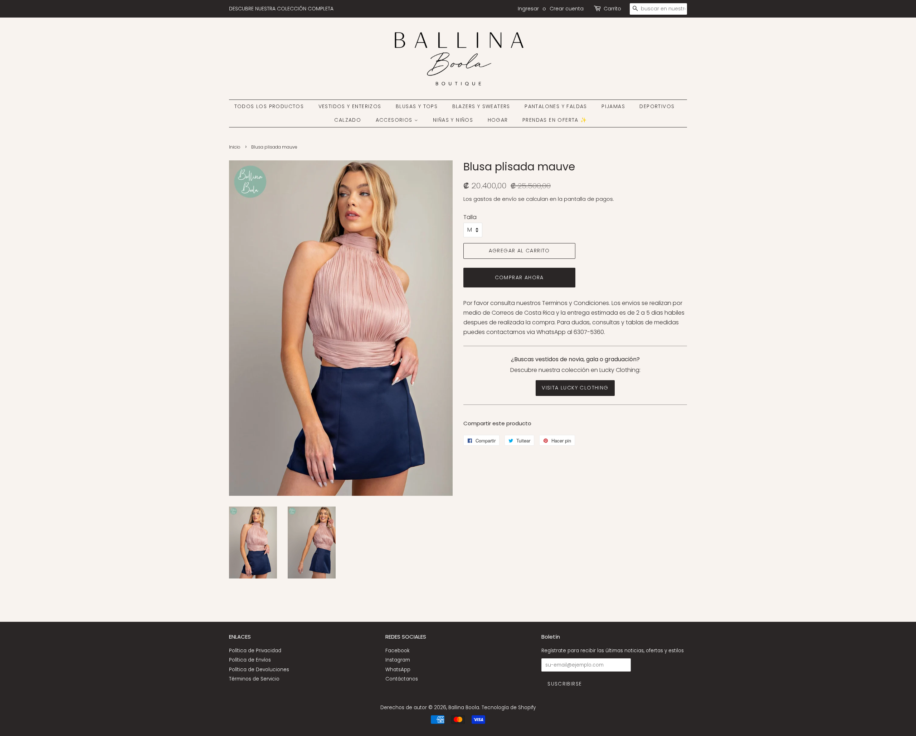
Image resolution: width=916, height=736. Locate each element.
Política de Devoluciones (259, 669)
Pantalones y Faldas (556, 106)
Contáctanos (401, 679)
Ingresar (528, 8)
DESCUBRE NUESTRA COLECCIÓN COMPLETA (281, 8)
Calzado (347, 120)
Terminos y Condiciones (575, 303)
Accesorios (395, 120)
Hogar (498, 120)
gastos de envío (495, 199)
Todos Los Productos (269, 106)
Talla (470, 217)
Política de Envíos (250, 660)
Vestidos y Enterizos (349, 106)
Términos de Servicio (254, 679)
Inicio (234, 147)
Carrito (612, 8)
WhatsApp (397, 669)
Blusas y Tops (417, 106)
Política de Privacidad (255, 650)
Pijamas (613, 106)
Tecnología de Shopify (509, 707)
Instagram (397, 660)
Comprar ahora (519, 277)
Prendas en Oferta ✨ (554, 120)
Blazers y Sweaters (481, 106)
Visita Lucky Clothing (575, 387)
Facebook (397, 650)
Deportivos (656, 106)
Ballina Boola (463, 707)
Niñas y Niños (453, 120)
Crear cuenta (567, 8)
